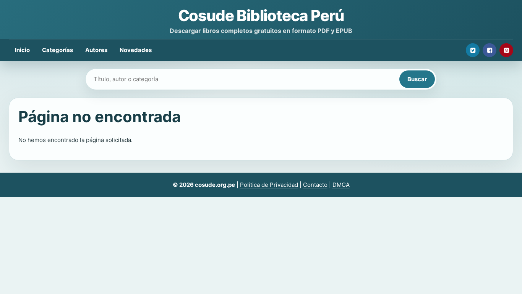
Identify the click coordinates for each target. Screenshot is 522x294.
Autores (96, 50)
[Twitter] (473, 50)
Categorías (57, 50)
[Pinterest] (506, 50)
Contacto (315, 184)
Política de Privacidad (269, 184)
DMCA (341, 184)
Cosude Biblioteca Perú (261, 15)
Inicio (22, 50)
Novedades (136, 50)
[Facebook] (489, 50)
